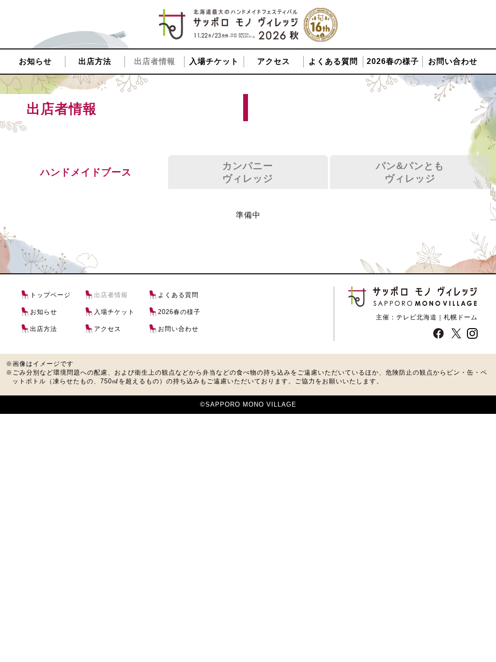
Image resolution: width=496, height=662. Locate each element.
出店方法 (94, 61)
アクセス (273, 61)
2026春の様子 (393, 61)
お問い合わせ (453, 61)
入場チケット (214, 61)
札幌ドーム (461, 317)
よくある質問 (333, 61)
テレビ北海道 (416, 317)
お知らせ (35, 61)
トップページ (50, 295)
